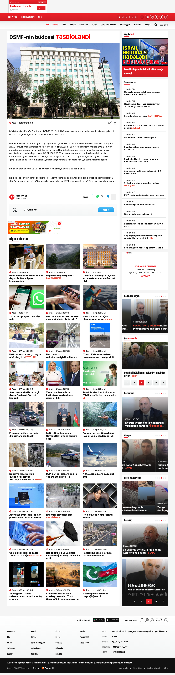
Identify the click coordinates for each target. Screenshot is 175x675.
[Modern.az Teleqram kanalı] (152, 17)
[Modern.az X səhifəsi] (166, 17)
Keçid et (106, 209)
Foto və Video (13, 17)
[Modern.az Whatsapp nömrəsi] (161, 17)
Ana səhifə (11, 631)
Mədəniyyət (84, 642)
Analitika (137, 24)
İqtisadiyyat (125, 24)
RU (126, 17)
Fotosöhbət (84, 637)
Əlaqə (40, 17)
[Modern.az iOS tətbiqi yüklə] (112, 620)
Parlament (83, 24)
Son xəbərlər (123, 668)
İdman (57, 631)
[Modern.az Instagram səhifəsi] (147, 17)
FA (132, 17)
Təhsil (94, 24)
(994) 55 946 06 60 (119, 646)
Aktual (73, 24)
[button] (156, 296)
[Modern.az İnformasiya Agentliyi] (16, 620)
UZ (135, 17)
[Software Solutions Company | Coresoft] (48, 668)
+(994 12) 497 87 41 (120, 641)
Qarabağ (58, 642)
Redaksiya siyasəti (27, 17)
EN (122, 17)
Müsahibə (59, 648)
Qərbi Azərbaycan (108, 24)
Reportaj (58, 654)
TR (129, 17)
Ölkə (64, 24)
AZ (119, 17)
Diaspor (10, 654)
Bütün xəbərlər (52, 24)
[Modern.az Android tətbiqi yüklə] (99, 620)
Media (82, 631)
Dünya (147, 24)
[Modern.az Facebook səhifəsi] (142, 17)
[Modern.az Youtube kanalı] (156, 17)
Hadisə (33, 637)
